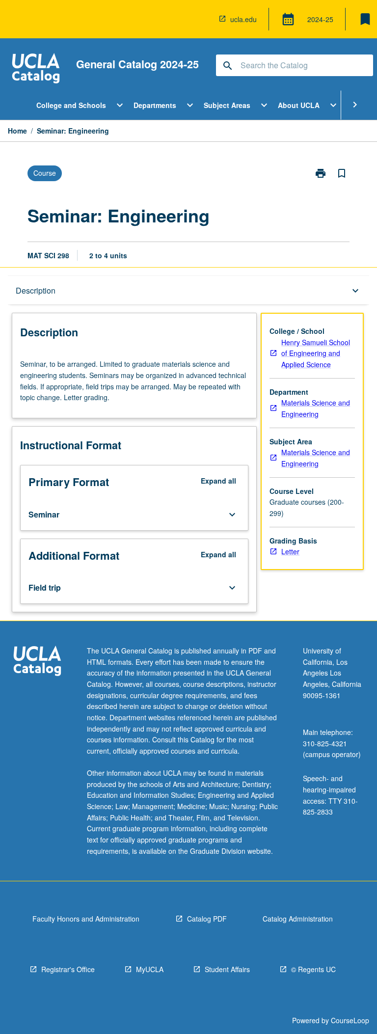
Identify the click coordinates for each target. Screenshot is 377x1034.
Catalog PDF (207, 919)
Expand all (218, 481)
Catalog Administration (298, 919)
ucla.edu (243, 19)
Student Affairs (227, 969)
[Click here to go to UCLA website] (37, 662)
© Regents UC (313, 969)
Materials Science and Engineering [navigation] (315, 408)
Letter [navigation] (290, 551)
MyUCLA (149, 969)
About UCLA (299, 105)
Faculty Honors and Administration (85, 919)
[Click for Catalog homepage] (35, 69)
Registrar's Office (68, 969)
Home (17, 131)
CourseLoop (350, 1020)
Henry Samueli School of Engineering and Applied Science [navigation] (315, 353)
